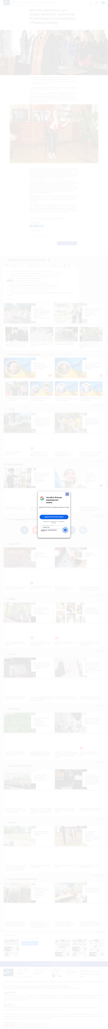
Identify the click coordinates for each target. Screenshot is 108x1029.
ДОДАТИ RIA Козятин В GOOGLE (54, 517)
